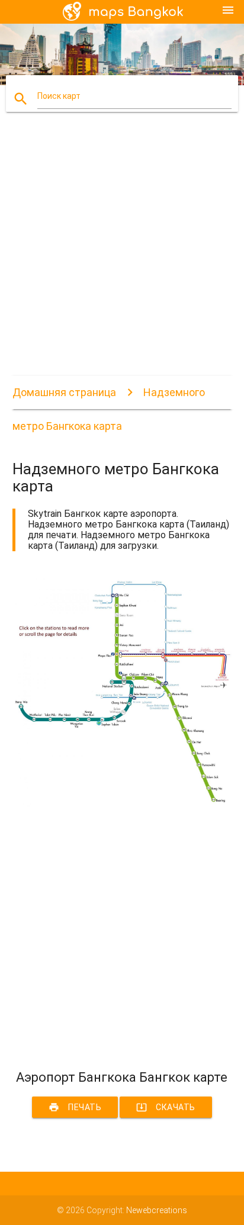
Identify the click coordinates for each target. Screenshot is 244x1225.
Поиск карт (59, 96)
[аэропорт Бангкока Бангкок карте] (122, 805)
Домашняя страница (64, 392)
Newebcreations (156, 1210)
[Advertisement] (122, 254)
